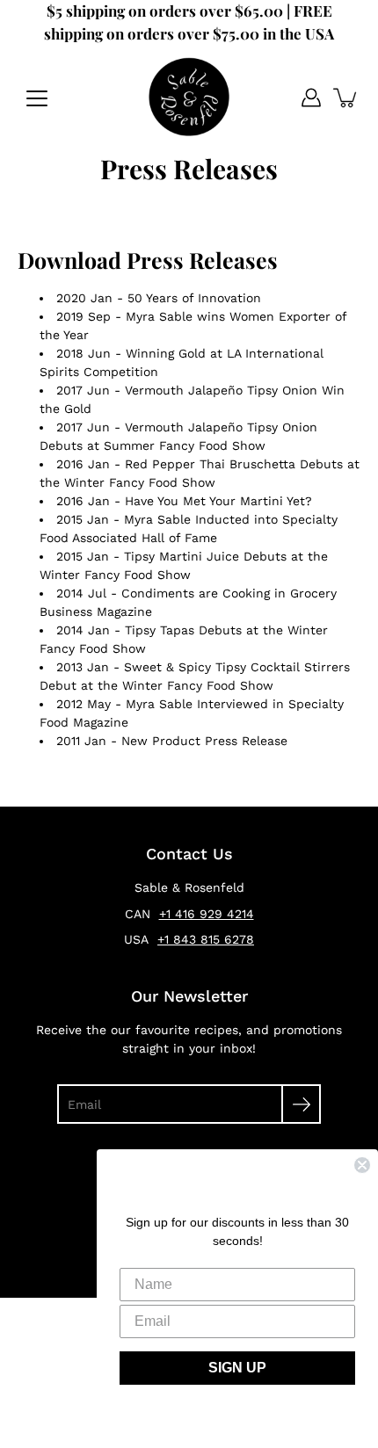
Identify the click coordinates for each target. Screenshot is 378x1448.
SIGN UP (237, 1367)
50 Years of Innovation (194, 298)
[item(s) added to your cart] (346, 97)
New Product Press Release (204, 741)
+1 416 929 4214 (206, 914)
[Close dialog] (362, 1165)
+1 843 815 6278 (205, 939)
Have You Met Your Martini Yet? (218, 501)
